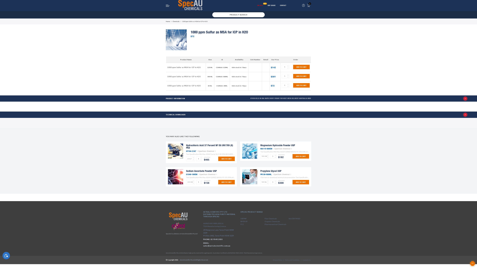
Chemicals (176, 21)
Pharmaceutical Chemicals (275, 224)
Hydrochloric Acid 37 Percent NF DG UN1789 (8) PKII (209, 146)
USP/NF (243, 219)
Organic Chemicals (272, 221)
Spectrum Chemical (206, 151)
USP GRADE (272, 5)
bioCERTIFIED (294, 219)
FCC (242, 224)
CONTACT (283, 5)
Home (168, 21)
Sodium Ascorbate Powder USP (201, 170)
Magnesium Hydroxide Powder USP (277, 145)
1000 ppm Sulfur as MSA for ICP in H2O (184, 67)
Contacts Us (307, 260)
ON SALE (260, 5)
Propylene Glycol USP (270, 170)
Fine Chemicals (271, 219)
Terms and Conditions (292, 260)
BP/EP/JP (244, 221)
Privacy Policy (277, 260)
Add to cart (301, 67)
